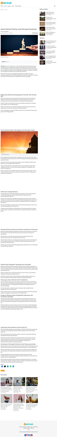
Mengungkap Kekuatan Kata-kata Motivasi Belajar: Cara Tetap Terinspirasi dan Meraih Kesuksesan (6, 389)
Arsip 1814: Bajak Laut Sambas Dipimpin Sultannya (50, 33)
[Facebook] (25, 435)
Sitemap (32, 428)
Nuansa (9, 6)
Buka (7, 61)
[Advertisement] (19, 18)
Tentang (20, 426)
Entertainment (18, 6)
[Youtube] (32, 435)
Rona (5, 6)
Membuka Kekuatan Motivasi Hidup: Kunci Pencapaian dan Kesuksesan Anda (17, 389)
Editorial (24, 426)
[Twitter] (29, 435)
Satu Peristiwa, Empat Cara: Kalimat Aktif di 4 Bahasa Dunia (51, 23)
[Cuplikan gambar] (6, 381)
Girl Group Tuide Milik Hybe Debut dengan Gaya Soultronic (50, 51)
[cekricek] (28, 424)
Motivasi (8, 66)
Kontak (28, 426)
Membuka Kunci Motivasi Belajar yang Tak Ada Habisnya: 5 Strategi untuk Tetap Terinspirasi (31, 389)
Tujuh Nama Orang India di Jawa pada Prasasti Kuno (50, 13)
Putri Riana (6, 31)
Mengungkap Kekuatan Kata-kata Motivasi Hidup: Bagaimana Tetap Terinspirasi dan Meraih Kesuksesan (18, 406)
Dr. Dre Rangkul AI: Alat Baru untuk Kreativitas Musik (51, 56)
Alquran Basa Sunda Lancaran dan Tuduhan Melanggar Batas (51, 28)
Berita (2, 6)
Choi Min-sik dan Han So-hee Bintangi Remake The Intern (51, 46)
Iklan (31, 426)
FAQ (28, 429)
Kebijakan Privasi (26, 428)
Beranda (2, 9)
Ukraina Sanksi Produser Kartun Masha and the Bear (51, 61)
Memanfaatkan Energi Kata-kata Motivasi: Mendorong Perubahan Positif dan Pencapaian (32, 406)
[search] (54, 6)
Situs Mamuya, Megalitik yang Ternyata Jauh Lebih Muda (51, 18)
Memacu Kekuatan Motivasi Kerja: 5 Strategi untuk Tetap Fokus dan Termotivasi (6, 406)
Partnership (35, 426)
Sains (13, 6)
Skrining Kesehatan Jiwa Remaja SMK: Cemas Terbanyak (51, 41)
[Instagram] (27, 435)
